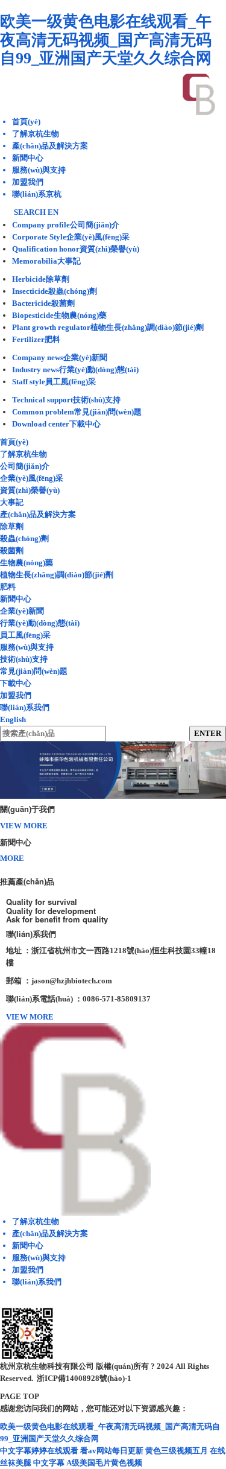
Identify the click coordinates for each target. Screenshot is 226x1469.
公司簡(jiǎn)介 (24, 466)
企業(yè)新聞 (22, 610)
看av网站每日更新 (111, 1450)
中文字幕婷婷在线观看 (39, 1450)
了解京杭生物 (23, 453)
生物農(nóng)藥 (26, 562)
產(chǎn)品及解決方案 (38, 514)
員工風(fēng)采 (25, 634)
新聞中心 (15, 598)
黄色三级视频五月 (176, 1450)
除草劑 (12, 526)
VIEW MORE (24, 825)
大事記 (12, 502)
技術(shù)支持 (24, 659)
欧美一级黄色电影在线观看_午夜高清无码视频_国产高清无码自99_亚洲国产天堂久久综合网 (106, 40)
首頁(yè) (14, 441)
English (13, 719)
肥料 (8, 586)
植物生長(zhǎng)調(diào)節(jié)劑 (56, 574)
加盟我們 (15, 695)
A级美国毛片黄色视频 (104, 1462)
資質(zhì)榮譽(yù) (30, 490)
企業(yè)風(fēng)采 (31, 478)
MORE (12, 858)
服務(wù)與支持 (27, 647)
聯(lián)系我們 (24, 707)
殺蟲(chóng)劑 (24, 538)
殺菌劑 (12, 550)
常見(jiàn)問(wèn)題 (33, 671)
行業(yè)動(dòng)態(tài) (40, 622)
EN (53, 212)
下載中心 (15, 683)
